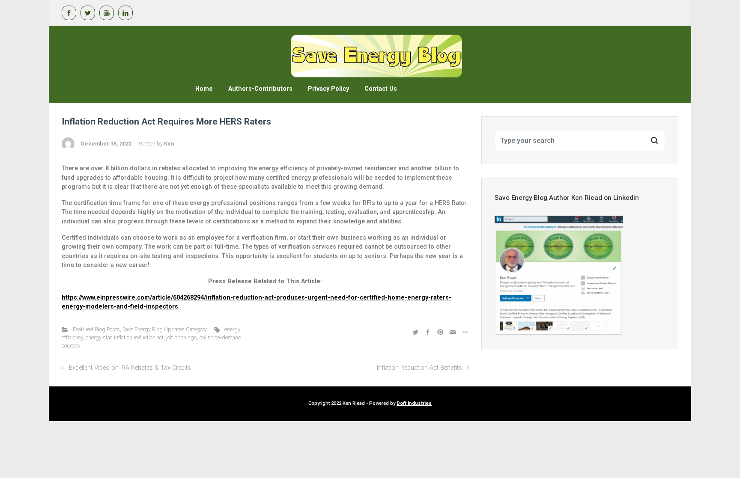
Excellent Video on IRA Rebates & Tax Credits (130, 367)
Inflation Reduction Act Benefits (419, 367)
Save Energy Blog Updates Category (164, 329)
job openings (181, 337)
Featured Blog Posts (96, 329)
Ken (169, 143)
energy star (98, 337)
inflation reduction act (139, 337)
